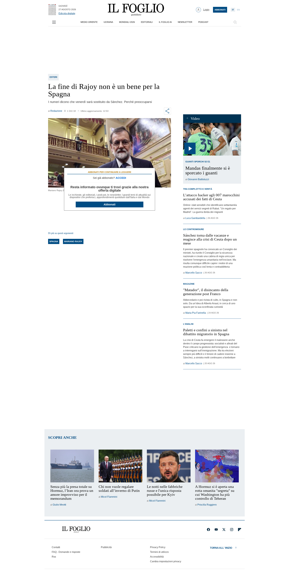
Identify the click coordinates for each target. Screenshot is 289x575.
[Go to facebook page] (208, 529)
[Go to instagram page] (231, 529)
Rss (54, 556)
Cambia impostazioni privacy (165, 561)
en (238, 10)
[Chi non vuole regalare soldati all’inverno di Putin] (120, 466)
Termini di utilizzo (159, 552)
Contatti (56, 547)
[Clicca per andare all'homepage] (76, 530)
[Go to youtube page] (216, 529)
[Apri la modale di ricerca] (235, 22)
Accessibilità (157, 556)
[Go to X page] (223, 529)
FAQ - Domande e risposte (66, 552)
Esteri (53, 77)
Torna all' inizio (221, 548)
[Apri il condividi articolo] (167, 110)
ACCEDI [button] (121, 177)
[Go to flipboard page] (239, 529)
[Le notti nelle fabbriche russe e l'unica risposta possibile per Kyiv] (169, 466)
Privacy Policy (157, 547)
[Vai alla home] (136, 10)
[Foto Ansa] (212, 139)
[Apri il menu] (54, 22)
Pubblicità (106, 547)
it (233, 10)
